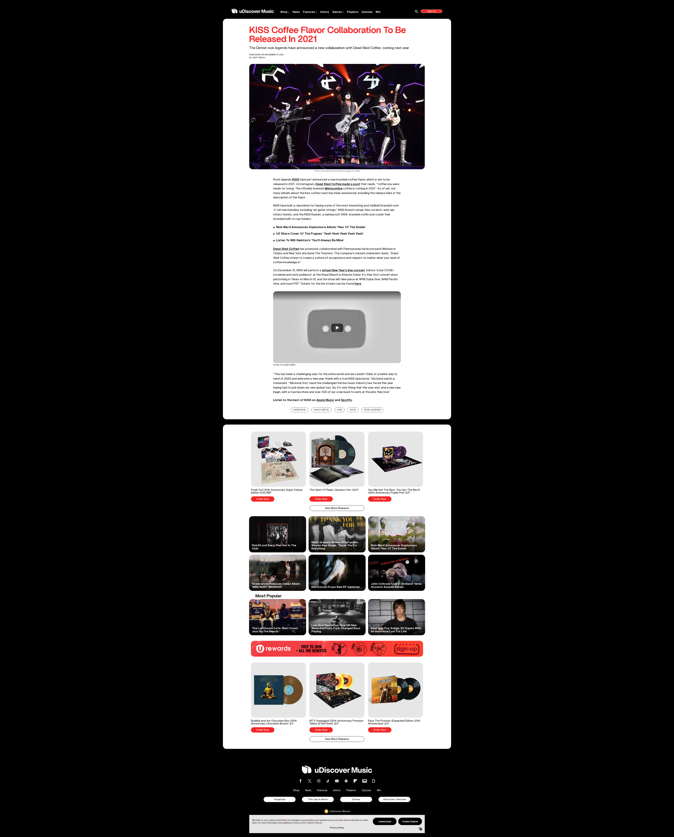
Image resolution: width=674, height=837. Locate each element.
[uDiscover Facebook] (300, 781)
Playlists (352, 12)
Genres (337, 12)
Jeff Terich (258, 58)
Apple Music (325, 400)
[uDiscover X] (309, 781)
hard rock (299, 410)
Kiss (339, 410)
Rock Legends (372, 410)
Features (309, 12)
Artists (324, 12)
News (296, 12)
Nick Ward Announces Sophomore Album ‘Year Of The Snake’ (321, 227)
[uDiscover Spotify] (346, 781)
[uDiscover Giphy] (373, 781)
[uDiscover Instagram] (318, 781)
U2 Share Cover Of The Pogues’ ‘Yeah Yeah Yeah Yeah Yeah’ (320, 233)
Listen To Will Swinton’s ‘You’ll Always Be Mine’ (310, 240)
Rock (353, 410)
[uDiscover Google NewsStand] (364, 781)
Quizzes (367, 12)
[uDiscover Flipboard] (355, 781)
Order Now (262, 499)
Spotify (346, 400)
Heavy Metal (321, 410)
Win (378, 12)
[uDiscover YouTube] (337, 781)
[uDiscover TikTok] (327, 781)
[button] (278, 466)
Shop (284, 12)
